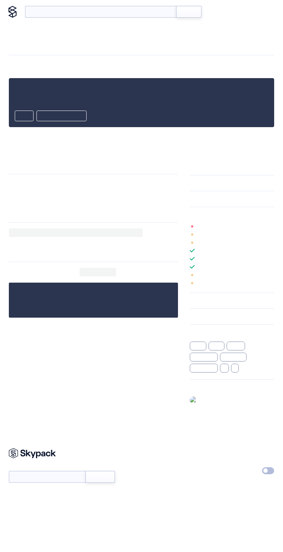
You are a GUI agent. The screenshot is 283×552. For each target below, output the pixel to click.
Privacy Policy (250, 452)
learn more (242, 215)
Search (189, 12)
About (262, 11)
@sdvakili (210, 399)
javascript (233, 357)
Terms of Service (209, 486)
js (235, 368)
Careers (198, 469)
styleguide (204, 368)
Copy (24, 116)
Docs (218, 11)
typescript (204, 357)
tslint (216, 346)
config (236, 346)
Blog (239, 11)
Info (269, 226)
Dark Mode (241, 470)
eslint (198, 346)
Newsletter (21, 467)
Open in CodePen (61, 116)
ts (224, 368)
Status (151, 469)
